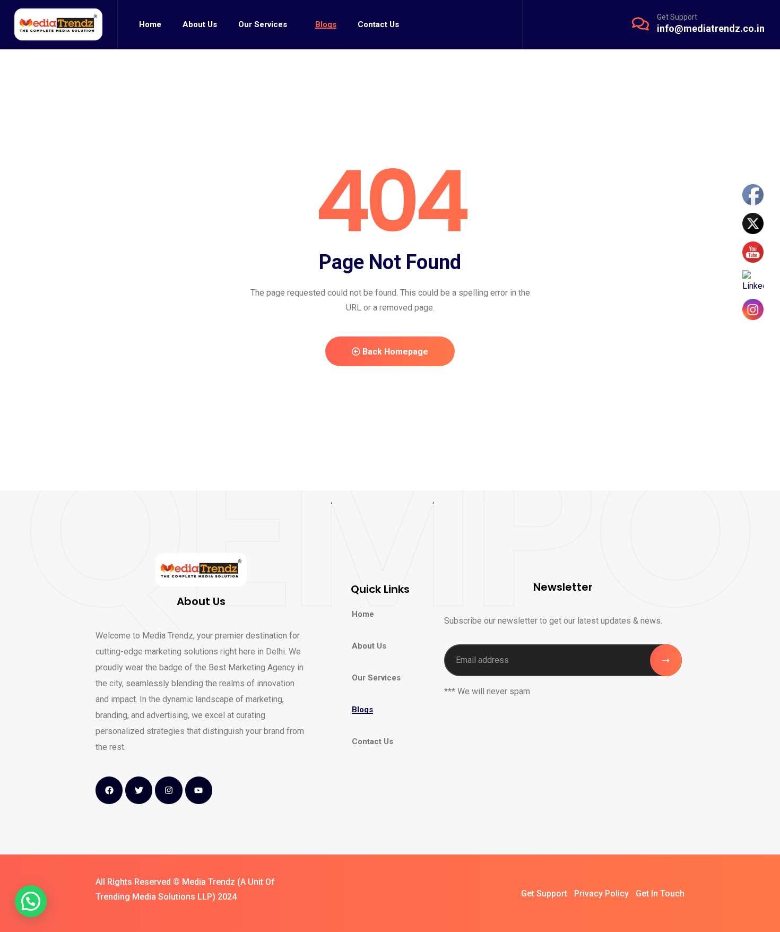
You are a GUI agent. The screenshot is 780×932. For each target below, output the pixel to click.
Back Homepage (394, 352)
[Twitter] (138, 790)
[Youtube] (198, 790)
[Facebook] (109, 790)
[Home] (58, 24)
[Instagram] (168, 790)
